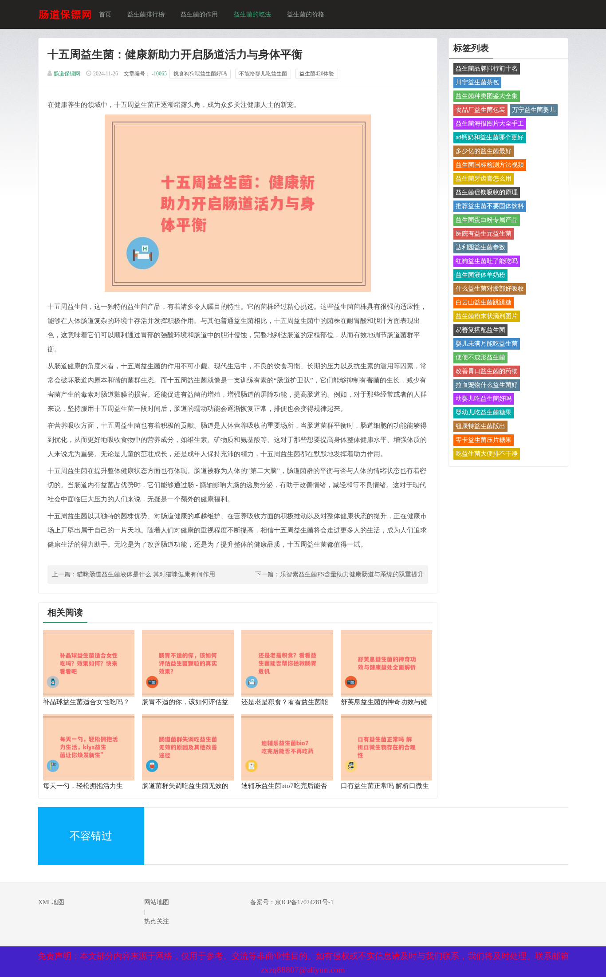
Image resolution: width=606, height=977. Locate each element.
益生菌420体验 (316, 74)
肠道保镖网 (67, 74)
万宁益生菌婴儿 (533, 109)
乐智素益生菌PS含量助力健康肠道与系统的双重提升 (352, 574)
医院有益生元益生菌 (484, 233)
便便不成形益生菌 (480, 357)
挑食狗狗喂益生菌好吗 (200, 74)
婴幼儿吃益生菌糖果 (484, 412)
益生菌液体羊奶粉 (480, 275)
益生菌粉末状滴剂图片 (487, 316)
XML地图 (51, 902)
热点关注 (156, 921)
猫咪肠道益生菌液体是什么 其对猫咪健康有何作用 (146, 574)
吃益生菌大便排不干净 (487, 453)
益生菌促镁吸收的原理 (487, 192)
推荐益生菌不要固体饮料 (490, 206)
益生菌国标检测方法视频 (490, 165)
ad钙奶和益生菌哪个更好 (489, 137)
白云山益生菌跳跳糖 (484, 302)
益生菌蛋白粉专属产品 (487, 220)
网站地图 (156, 902)
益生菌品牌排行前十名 (487, 68)
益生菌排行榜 (146, 14)
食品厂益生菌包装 (480, 109)
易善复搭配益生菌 (480, 330)
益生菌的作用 (199, 14)
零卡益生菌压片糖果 (484, 440)
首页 (105, 14)
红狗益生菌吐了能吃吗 (487, 261)
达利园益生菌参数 (480, 247)
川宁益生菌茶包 (477, 82)
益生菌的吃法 (252, 14)
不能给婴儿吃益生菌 (263, 74)
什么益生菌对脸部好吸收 (490, 288)
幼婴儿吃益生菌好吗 (484, 398)
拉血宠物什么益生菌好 (487, 385)
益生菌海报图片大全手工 (490, 123)
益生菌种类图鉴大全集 (487, 96)
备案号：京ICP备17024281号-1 (292, 902)
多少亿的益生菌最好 (484, 151)
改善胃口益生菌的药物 (487, 371)
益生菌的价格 (305, 14)
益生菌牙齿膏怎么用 (484, 178)
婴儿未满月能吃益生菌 (487, 343)
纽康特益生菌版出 (480, 426)
